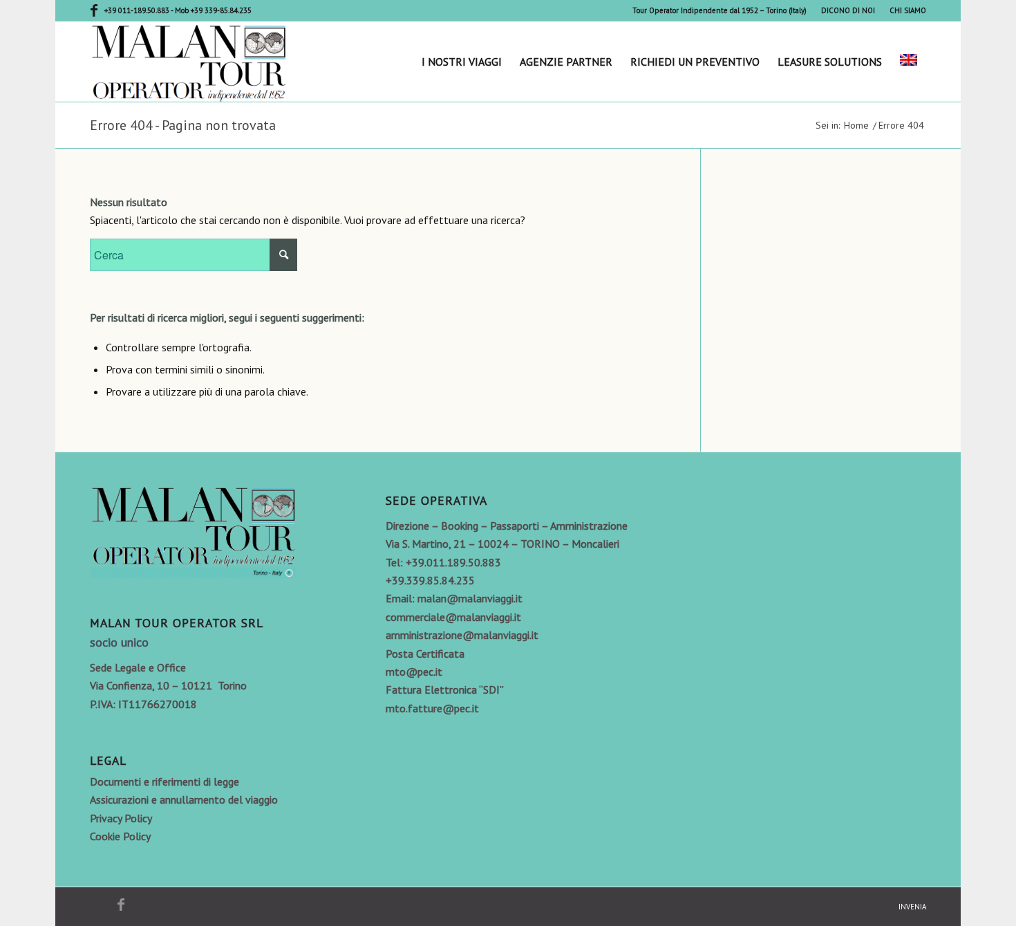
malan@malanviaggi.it (470, 598)
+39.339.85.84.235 (430, 580)
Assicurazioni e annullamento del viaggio (184, 799)
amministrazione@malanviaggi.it (462, 635)
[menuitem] (719, 10)
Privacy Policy (121, 818)
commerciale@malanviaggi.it (453, 617)
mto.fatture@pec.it (432, 708)
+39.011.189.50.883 (453, 562)
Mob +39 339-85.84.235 (213, 10)
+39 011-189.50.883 (137, 10)
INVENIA (912, 906)
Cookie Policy (120, 836)
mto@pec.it (414, 671)
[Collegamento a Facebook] (94, 10)
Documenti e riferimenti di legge (164, 781)
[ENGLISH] (908, 61)
